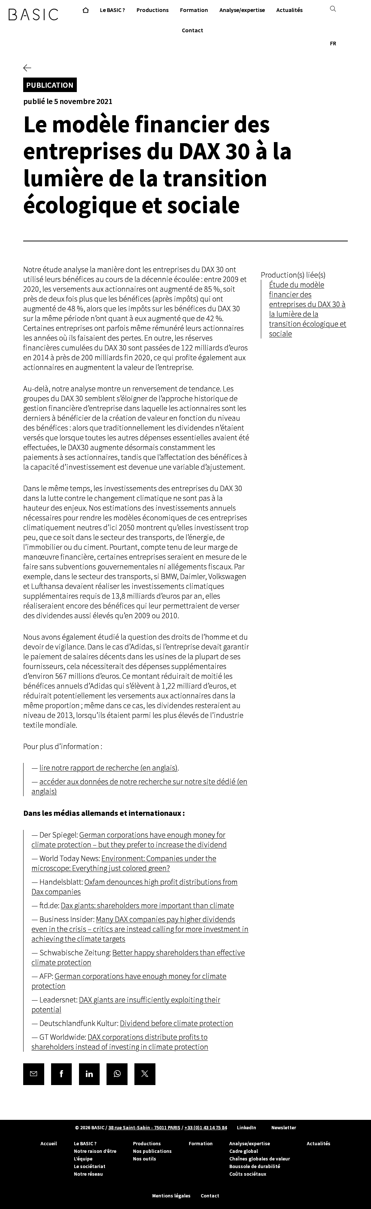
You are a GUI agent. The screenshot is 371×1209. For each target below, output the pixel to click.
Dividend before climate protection (176, 1023)
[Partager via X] (144, 1074)
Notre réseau (88, 1173)
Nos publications (152, 1151)
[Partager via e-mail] (33, 1074)
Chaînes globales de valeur (259, 1158)
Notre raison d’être (95, 1151)
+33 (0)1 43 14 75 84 (205, 1127)
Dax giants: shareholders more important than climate (147, 905)
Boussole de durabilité (254, 1166)
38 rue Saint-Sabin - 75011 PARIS (144, 1127)
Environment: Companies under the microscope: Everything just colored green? (124, 863)
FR (333, 43)
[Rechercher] (333, 8)
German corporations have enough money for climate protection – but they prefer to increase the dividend (129, 839)
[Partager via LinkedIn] (89, 1074)
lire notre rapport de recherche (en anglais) (108, 768)
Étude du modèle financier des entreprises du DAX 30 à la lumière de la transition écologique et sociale (307, 309)
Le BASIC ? (85, 1143)
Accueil (49, 1143)
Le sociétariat (89, 1166)
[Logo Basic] (33, 14)
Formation (201, 1143)
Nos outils (144, 1158)
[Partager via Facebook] (61, 1074)
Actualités (318, 1143)
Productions (147, 1143)
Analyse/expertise (249, 1143)
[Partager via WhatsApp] (117, 1074)
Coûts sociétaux (247, 1173)
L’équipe (83, 1158)
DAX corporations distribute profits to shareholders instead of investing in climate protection (120, 1042)
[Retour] (27, 69)
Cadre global (243, 1151)
